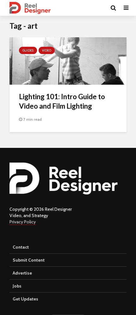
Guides (28, 50)
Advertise (22, 273)
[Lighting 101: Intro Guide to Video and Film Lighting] (68, 61)
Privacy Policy (22, 222)
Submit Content (29, 260)
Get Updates (25, 299)
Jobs (17, 286)
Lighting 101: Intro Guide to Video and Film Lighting (62, 101)
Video (46, 50)
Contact (21, 247)
